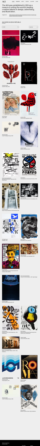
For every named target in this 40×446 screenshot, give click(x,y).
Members (18, 1)
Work (13, 1)
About (22, 1)
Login (37, 1)
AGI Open (32, 1)
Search (27, 1)
